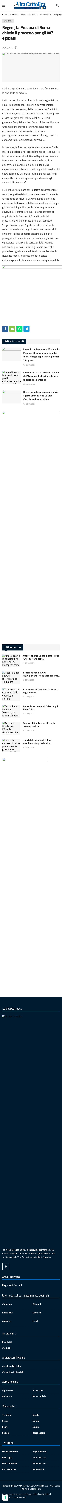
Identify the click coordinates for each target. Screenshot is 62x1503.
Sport (5, 1427)
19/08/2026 (29, 747)
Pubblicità (7, 1342)
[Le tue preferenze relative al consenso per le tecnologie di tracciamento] (5, 1498)
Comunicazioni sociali (12, 1372)
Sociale (5, 1433)
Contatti (37, 1312)
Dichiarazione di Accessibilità (14, 1494)
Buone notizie (39, 1396)
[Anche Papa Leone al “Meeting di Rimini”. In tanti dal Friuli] (11, 711)
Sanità (36, 1421)
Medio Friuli (38, 1469)
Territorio (6, 1415)
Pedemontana (39, 1463)
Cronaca (8, 21)
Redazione (7, 1312)
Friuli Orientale (9, 1463)
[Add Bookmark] (16, 47)
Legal (35, 1321)
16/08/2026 (30, 365)
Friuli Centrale (39, 1457)
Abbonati (6, 1321)
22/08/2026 (29, 697)
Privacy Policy (32, 1494)
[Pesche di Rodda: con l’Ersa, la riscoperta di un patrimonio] (11, 728)
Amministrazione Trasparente (14, 1497)
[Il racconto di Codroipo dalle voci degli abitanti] (11, 694)
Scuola (36, 1415)
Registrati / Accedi (12, 1285)
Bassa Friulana (9, 1469)
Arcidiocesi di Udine (11, 1366)
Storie (5, 1421)
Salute (36, 1427)
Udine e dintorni (10, 1451)
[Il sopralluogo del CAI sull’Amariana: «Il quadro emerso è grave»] (11, 677)
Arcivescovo (38, 1390)
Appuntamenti (39, 1451)
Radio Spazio (39, 1433)
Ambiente (7, 1396)
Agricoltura (7, 1390)
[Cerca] (57, 5)
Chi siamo (7, 1304)
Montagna (7, 1457)
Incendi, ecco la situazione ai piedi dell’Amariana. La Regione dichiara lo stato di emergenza (41, 376)
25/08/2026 (29, 663)
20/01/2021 (7, 47)
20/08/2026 (29, 714)
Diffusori (37, 1304)
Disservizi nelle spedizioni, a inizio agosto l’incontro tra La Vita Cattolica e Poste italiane (40, 396)
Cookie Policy (44, 1494)
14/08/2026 (30, 384)
